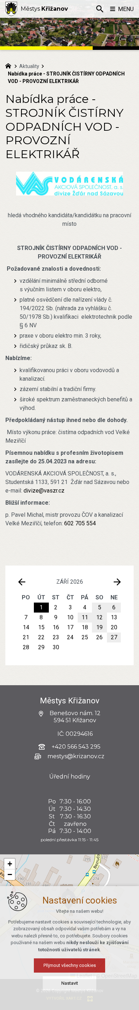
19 (99, 627)
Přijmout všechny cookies (69, 965)
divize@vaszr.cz (44, 490)
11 (85, 617)
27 (114, 637)
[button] (9, 864)
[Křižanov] (11, 9)
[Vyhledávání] (99, 8)
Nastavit (69, 983)
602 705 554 (80, 523)
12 (99, 617)
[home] (10, 65)
